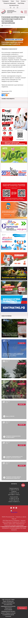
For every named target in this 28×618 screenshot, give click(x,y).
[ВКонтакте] (2, 95)
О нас (17, 1)
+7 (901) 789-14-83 (14, 500)
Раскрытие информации (10, 3)
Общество (21, 322)
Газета (12, 1)
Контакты (23, 1)
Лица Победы (21, 3)
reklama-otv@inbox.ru (14, 501)
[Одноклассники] (7, 95)
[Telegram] (4, 95)
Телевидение (5, 1)
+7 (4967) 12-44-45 (14, 498)
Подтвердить (22, 608)
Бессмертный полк (14, 5)
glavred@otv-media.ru (14, 494)
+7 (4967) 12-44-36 (14, 489)
